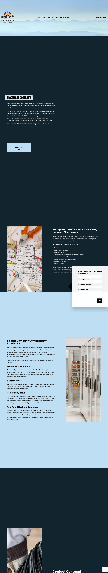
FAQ (57, 18)
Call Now (19, 149)
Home (39, 18)
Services (50, 18)
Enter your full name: (83, 274)
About (44, 18)
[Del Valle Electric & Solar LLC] (7, 18)
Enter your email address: (84, 284)
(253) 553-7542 (101, 18)
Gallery (62, 18)
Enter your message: (83, 289)
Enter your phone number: (84, 279)
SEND (100, 301)
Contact (67, 18)
